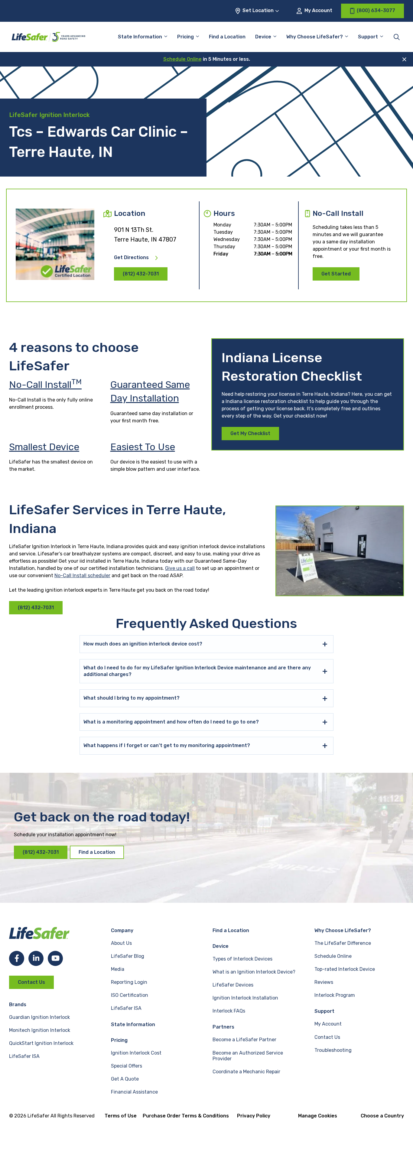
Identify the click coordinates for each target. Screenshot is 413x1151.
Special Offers (126, 1066)
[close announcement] (404, 59)
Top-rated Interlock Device (344, 969)
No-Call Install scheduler (82, 575)
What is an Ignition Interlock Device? (254, 972)
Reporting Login (129, 982)
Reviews (323, 982)
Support (324, 1011)
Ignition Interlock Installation (245, 998)
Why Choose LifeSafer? (314, 37)
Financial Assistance (134, 1092)
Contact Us (31, 982)
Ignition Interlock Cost (136, 1053)
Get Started (336, 274)
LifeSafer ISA (24, 1056)
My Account (317, 10)
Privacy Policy (253, 1116)
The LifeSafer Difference (342, 943)
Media (117, 969)
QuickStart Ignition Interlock (41, 1043)
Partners (223, 1027)
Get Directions (131, 257)
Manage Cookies (317, 1116)
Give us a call (180, 568)
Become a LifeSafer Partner (244, 1039)
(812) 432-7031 (141, 274)
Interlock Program (334, 995)
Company (122, 930)
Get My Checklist (250, 433)
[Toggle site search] (396, 37)
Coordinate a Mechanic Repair (246, 1072)
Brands (17, 1004)
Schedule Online (182, 59)
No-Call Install (45, 384)
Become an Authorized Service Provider (248, 1056)
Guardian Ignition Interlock (39, 1017)
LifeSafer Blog (127, 956)
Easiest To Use (142, 447)
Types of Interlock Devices (242, 959)
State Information (140, 37)
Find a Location (227, 37)
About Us (121, 943)
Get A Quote (125, 1079)
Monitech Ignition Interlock (39, 1030)
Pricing (185, 37)
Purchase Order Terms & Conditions (186, 1116)
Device (263, 37)
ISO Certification (129, 995)
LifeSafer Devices (233, 985)
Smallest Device (44, 447)
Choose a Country (382, 1116)
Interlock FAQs (229, 1011)
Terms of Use (121, 1116)
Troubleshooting (333, 1050)
